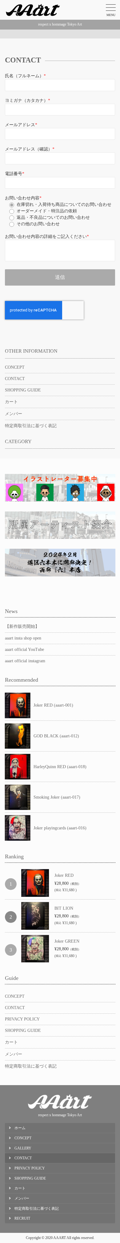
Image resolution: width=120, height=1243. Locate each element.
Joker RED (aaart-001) (53, 705)
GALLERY (22, 1148)
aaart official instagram (25, 661)
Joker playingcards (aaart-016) (60, 828)
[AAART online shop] (33, 10)
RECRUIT (22, 1218)
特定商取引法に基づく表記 (31, 425)
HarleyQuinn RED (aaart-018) (60, 766)
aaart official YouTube (24, 649)
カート (11, 401)
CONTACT (15, 378)
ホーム (20, 1128)
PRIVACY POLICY (22, 1019)
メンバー (13, 413)
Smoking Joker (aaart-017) (57, 797)
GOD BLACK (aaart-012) (56, 736)
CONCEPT (15, 367)
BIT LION (63, 908)
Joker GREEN (66, 941)
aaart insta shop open (23, 638)
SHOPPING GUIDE (23, 390)
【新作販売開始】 (22, 626)
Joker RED (64, 875)
